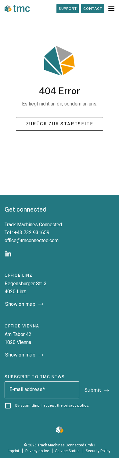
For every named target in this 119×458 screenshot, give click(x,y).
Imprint (13, 451)
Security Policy (98, 451)
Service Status (67, 451)
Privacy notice (37, 451)
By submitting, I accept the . (52, 405)
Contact (92, 8)
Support (68, 8)
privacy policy (75, 405)
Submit (92, 390)
